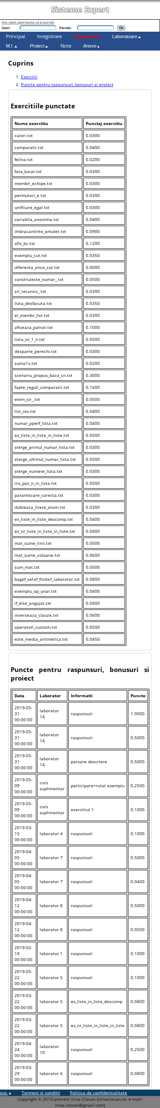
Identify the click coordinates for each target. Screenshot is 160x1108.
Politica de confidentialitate (98, 1093)
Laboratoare (124, 36)
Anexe (89, 45)
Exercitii (29, 77)
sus (4, 1093)
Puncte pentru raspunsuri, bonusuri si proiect (67, 84)
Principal (15, 36)
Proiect (37, 45)
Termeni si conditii (41, 1093)
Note (66, 45)
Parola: (65, 27)
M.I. (10, 45)
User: (6, 27)
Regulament (87, 36)
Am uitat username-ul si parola (28, 22)
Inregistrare (49, 36)
